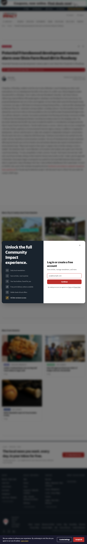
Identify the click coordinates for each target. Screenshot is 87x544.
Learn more (24, 541)
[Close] (80, 245)
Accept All (78, 539)
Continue (64, 282)
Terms (69, 287)
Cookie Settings (64, 539)
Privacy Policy (77, 287)
